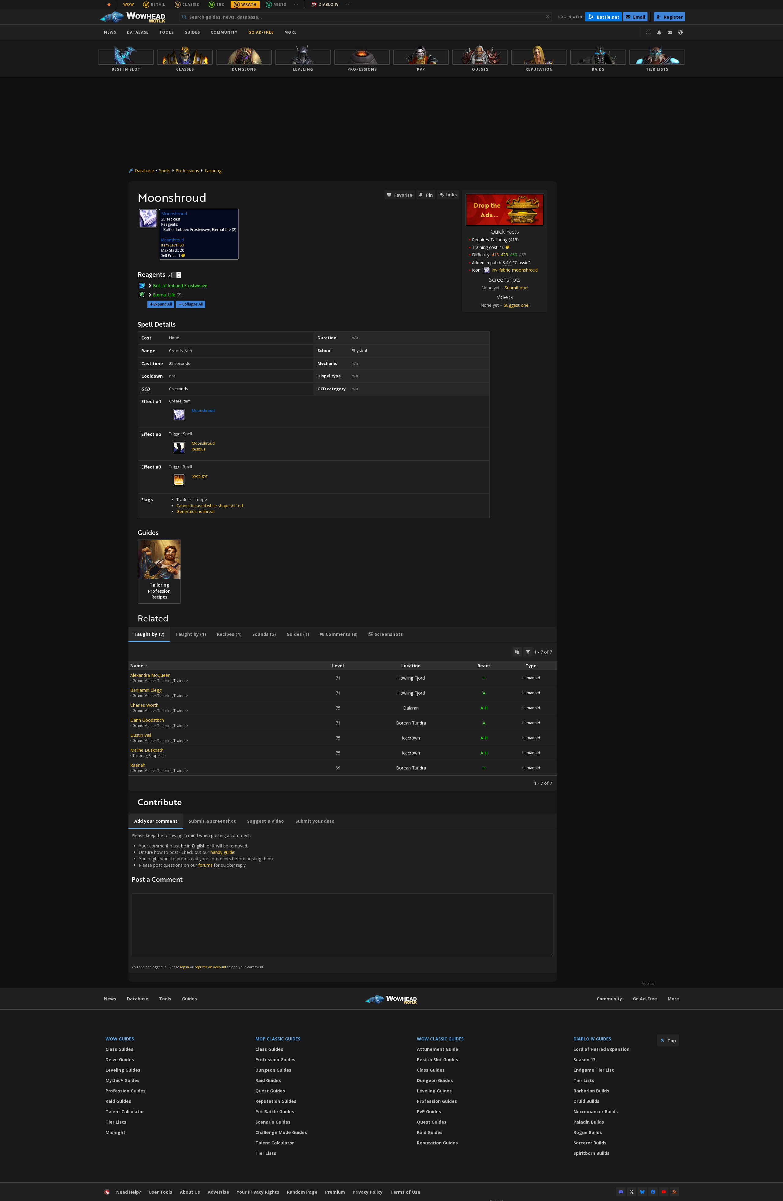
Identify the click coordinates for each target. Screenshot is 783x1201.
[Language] (680, 32)
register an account (210, 967)
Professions (187, 170)
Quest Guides (270, 1091)
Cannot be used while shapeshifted (209, 505)
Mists (279, 4)
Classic (190, 4)
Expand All (163, 304)
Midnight (115, 1132)
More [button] (290, 32)
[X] (631, 1191)
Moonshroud (172, 240)
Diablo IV (329, 4)
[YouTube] (663, 1191)
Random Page (302, 1192)
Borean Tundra (411, 723)
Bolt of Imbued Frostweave (186, 229)
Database (138, 32)
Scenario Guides (273, 1122)
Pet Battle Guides (274, 1111)
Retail (158, 4)
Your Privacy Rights (258, 1192)
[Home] (135, 16)
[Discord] (620, 1191)
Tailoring (212, 170)
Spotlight (199, 476)
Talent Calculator (125, 1111)
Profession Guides (126, 1091)
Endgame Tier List (593, 1070)
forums (205, 865)
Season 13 (584, 1059)
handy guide (222, 852)
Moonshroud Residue (203, 446)
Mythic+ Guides (122, 1080)
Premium (335, 1192)
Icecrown (411, 738)
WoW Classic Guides (440, 1039)
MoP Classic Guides (277, 1039)
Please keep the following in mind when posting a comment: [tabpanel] (203, 900)
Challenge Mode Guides (281, 1132)
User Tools (160, 1192)
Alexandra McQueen (150, 675)
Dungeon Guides (273, 1070)
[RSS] (674, 1191)
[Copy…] (517, 651)
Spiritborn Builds (591, 1153)
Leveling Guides (123, 1070)
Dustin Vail (140, 735)
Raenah (137, 765)
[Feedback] (669, 32)
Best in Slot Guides (437, 1059)
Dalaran (411, 708)
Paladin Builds (588, 1122)
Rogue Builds (587, 1132)
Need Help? (128, 1192)
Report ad (648, 983)
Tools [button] (166, 32)
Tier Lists (116, 1122)
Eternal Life (221, 229)
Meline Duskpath (147, 750)
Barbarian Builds (591, 1091)
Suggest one (516, 305)
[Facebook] (653, 1191)
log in (184, 967)
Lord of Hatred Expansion (601, 1049)
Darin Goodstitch (147, 720)
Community (224, 32)
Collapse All (192, 304)
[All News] (109, 4)
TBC (220, 4)
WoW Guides (120, 1039)
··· (296, 4)
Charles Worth (144, 705)
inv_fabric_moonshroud (514, 270)
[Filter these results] (528, 651)
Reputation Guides (275, 1101)
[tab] (149, 634)
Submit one (516, 288)
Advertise (218, 1192)
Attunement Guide (437, 1049)
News (110, 32)
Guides (192, 32)
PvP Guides (429, 1111)
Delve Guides (120, 1059)
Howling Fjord (411, 678)
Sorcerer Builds (590, 1143)
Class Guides (119, 1049)
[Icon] (148, 218)
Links (451, 195)
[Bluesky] (642, 1191)
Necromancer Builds (595, 1111)
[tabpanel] (342, 717)
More (673, 999)
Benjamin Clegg (145, 690)
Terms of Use (405, 1192)
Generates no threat (195, 511)
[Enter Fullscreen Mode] (648, 32)
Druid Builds (586, 1101)
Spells (164, 170)
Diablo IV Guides (592, 1039)
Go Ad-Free (261, 32)
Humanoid (531, 677)
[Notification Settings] (659, 32)
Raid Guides (118, 1101)
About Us (190, 1192)
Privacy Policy (368, 1192)
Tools (165, 999)
